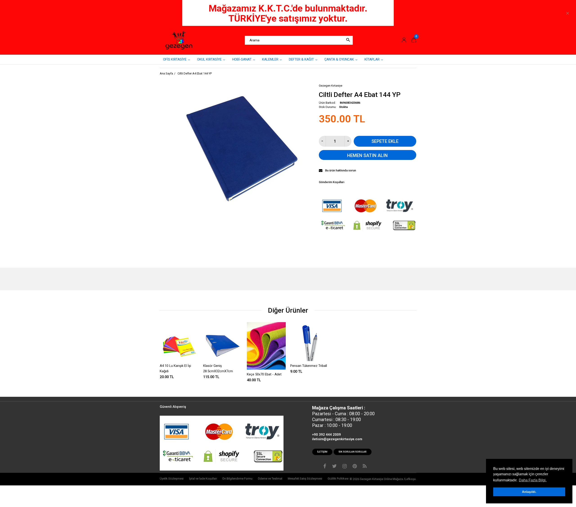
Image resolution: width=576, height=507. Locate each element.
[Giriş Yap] (403, 40)
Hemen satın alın (367, 155)
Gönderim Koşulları (331, 182)
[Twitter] (334, 467)
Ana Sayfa (166, 73)
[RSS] (365, 467)
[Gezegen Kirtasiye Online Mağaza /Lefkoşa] (179, 40)
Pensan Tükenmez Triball (308, 366)
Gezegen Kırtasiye (330, 85)
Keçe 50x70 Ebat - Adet (264, 374)
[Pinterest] (355, 467)
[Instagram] (344, 467)
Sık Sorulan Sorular (353, 451)
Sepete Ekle (384, 141)
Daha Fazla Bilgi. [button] (533, 480)
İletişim (322, 451)
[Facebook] (324, 467)
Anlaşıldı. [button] (529, 492)
